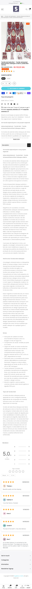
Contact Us (17, 1)
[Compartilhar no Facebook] (2, 104)
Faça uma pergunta (7, 97)
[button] (22, 446)
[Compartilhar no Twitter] (5, 104)
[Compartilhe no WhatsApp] (17, 104)
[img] (6, 71)
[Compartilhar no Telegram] (11, 104)
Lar (2, 16)
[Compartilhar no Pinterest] (8, 104)
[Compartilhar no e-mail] (14, 104)
